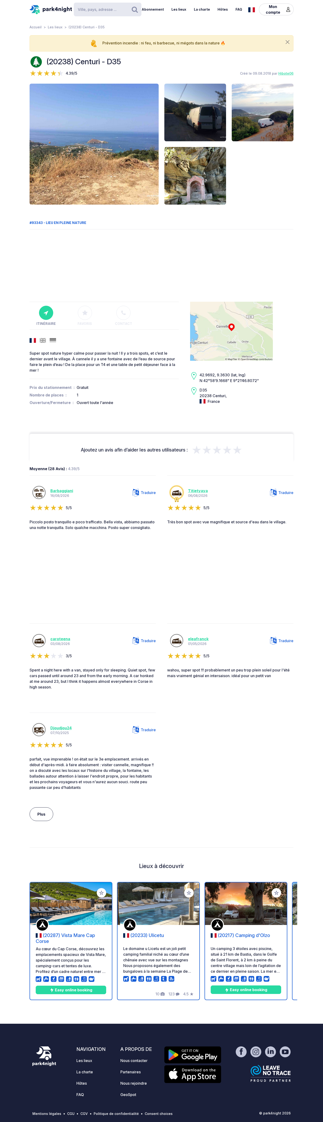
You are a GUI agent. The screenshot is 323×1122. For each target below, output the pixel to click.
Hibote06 (285, 73)
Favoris (85, 324)
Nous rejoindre (133, 1083)
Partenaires (130, 1072)
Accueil (36, 27)
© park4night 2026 (275, 1113)
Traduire (148, 492)
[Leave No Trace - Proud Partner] (271, 1073)
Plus (41, 814)
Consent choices (159, 1114)
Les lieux (178, 9)
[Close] (287, 42)
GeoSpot (128, 1094)
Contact (123, 324)
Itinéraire (46, 324)
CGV (84, 1114)
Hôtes (223, 9)
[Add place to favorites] (101, 893)
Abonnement (153, 9)
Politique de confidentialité (116, 1114)
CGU (70, 1114)
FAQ (239, 9)
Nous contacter (134, 1060)
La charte (202, 9)
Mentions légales (46, 1114)
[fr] (251, 9)
